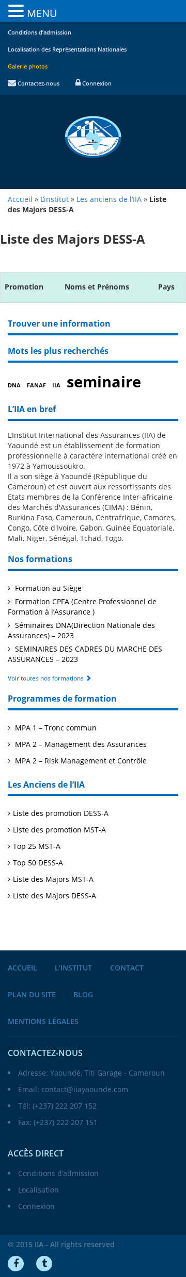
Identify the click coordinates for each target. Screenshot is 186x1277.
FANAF (36, 385)
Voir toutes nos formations (46, 678)
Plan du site (32, 995)
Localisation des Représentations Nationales (67, 49)
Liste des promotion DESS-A (61, 813)
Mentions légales (43, 1021)
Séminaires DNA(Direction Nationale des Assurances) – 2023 (81, 630)
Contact (127, 968)
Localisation (38, 1190)
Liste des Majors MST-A (53, 879)
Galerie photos (28, 66)
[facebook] (16, 1263)
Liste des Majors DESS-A (54, 895)
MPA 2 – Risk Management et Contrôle (80, 760)
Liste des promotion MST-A (59, 830)
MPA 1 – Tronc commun (55, 728)
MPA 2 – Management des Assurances (80, 744)
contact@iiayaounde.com (84, 1089)
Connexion (96, 83)
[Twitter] (44, 1263)
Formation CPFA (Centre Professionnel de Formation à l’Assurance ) (82, 607)
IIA (56, 385)
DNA (14, 385)
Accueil (22, 968)
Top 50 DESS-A (38, 862)
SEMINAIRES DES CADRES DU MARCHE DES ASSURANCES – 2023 (85, 654)
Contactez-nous (37, 83)
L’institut (73, 968)
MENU (42, 13)
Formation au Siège (47, 588)
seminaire (104, 382)
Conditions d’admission (39, 32)
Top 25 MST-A (36, 846)
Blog (83, 995)
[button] (17, 11)
